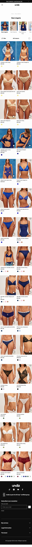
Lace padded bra (4, 443)
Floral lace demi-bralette (5, 472)
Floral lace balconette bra (22, 356)
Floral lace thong (4, 385)
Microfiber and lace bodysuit (22, 238)
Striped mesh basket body (6, 180)
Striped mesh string (5, 238)
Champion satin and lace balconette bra (6, 150)
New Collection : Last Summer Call (14, 1)
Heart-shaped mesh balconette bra (8, 91)
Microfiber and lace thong (22, 267)
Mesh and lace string (21, 443)
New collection (18, 13)
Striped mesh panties (5, 209)
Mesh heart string (20, 120)
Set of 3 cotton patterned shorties (8, 327)
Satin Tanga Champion (21, 149)
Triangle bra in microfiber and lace (7, 267)
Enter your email (4, 503)
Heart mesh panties (21, 91)
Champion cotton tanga (5, 62)
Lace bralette (3, 414)
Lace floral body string (21, 385)
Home (12, 13)
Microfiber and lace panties (22, 296)
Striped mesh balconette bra (23, 209)
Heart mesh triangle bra (5, 120)
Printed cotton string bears (22, 327)
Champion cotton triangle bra (23, 62)
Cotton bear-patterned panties (7, 356)
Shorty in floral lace (20, 472)
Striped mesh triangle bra (22, 180)
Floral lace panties (20, 414)
